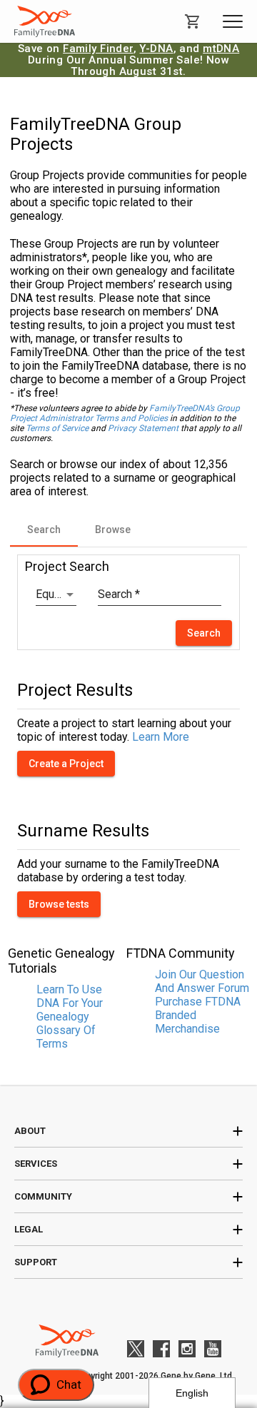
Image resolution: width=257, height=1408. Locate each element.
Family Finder (98, 48)
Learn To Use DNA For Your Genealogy (69, 1003)
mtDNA (221, 48)
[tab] (44, 529)
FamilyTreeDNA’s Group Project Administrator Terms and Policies (125, 413)
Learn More (160, 737)
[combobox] (56, 594)
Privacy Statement (143, 428)
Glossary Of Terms (66, 1036)
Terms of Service (57, 428)
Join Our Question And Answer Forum (202, 981)
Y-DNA (156, 48)
